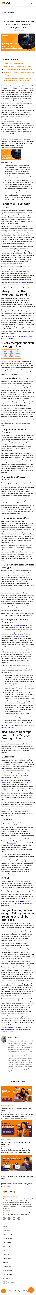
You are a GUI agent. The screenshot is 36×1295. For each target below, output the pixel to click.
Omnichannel (6, 1230)
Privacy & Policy (7, 1270)
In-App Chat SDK (7, 1234)
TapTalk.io (4, 961)
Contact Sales (7, 1258)
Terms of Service (7, 1274)
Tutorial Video (7, 1266)
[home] (8, 3)
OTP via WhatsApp (8, 1238)
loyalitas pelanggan (22, 282)
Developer (5, 1262)
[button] (32, 3)
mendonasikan (24, 901)
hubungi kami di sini (12, 1029)
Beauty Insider (11, 843)
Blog (4, 1250)
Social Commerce (7, 1242)
